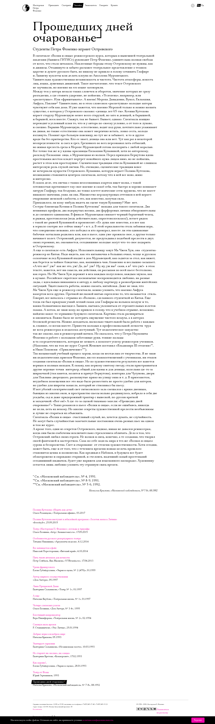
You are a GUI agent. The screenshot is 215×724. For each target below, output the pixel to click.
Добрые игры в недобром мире (49, 634)
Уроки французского (44, 567)
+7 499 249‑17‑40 (88, 704)
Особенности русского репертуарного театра (57, 538)
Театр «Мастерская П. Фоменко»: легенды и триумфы (61, 529)
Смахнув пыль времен (44, 624)
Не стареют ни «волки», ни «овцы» (51, 653)
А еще (36, 596)
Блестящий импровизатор (46, 615)
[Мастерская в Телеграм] (137, 708)
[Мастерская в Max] (144, 708)
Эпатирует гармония (44, 643)
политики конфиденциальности (97, 720)
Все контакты (37, 709)
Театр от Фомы (41, 672)
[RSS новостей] (151, 708)
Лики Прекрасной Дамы (46, 586)
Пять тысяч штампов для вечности (51, 557)
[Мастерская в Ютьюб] (154, 708)
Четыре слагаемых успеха (46, 605)
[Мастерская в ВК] (141, 708)
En (202, 5)
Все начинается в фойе (45, 548)
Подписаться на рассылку (158, 709)
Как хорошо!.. (40, 662)
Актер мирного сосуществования (50, 576)
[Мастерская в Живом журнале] (148, 708)
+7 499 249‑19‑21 (101, 704)
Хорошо (198, 720)
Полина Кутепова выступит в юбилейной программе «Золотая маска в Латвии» (75, 519)
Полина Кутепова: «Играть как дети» (52, 509)
